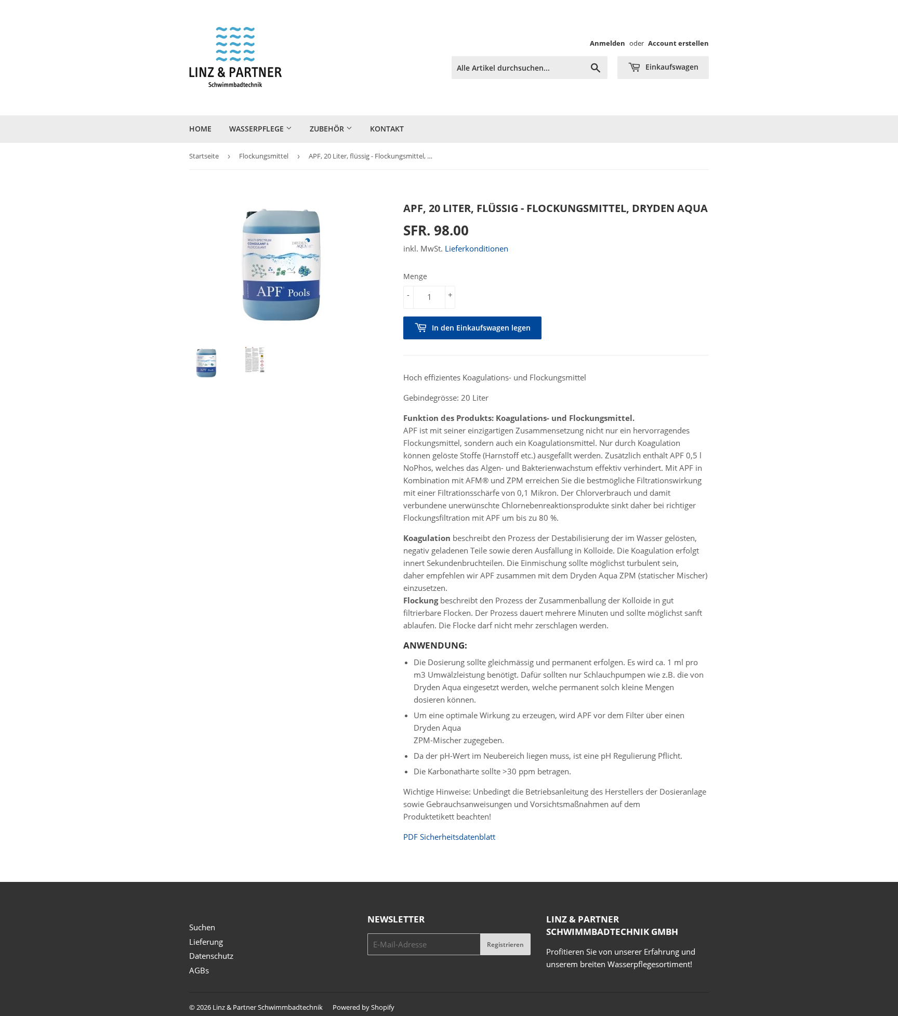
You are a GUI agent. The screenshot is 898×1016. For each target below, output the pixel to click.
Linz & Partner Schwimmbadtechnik (268, 1007)
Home (200, 129)
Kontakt (387, 129)
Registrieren (505, 944)
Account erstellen (678, 43)
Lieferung (206, 941)
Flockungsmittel (263, 156)
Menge (415, 276)
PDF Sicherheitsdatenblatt (449, 837)
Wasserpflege (257, 129)
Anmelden (607, 43)
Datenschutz (211, 956)
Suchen (202, 927)
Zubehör (328, 129)
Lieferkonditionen (476, 248)
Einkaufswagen (670, 67)
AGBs (199, 970)
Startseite (204, 156)
